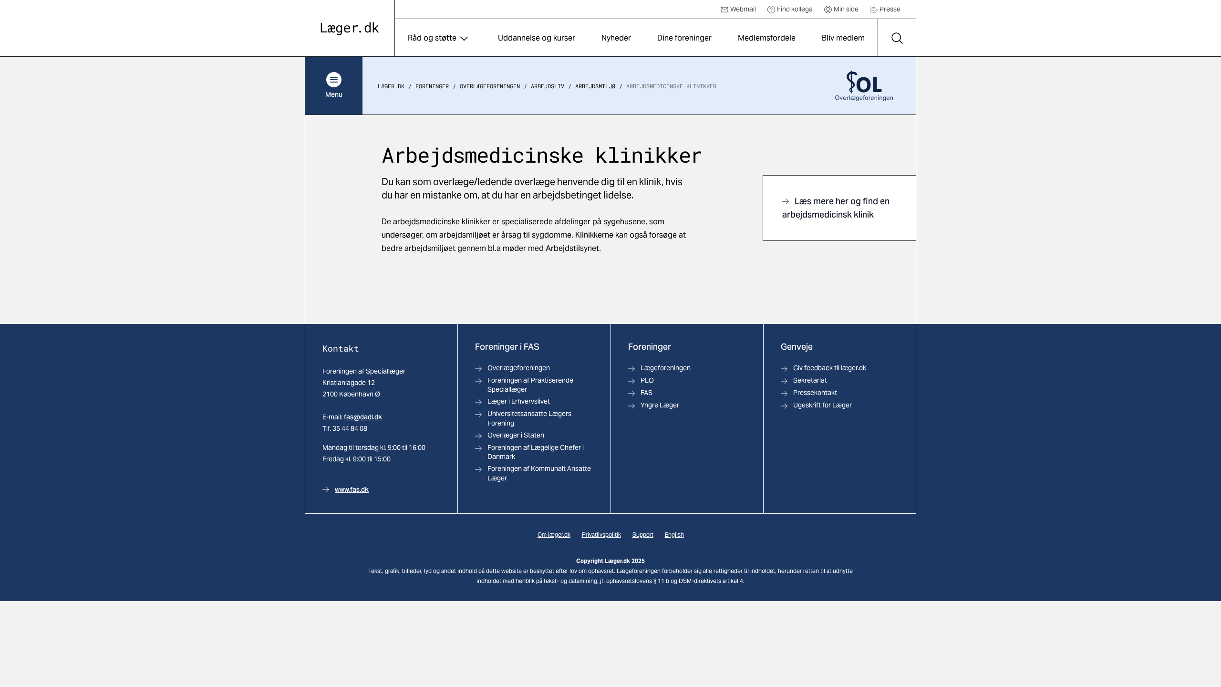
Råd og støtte (432, 38)
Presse (890, 9)
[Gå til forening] (864, 86)
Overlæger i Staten (515, 435)
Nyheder (616, 38)
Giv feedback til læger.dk (829, 368)
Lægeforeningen (666, 368)
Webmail (743, 9)
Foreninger (432, 86)
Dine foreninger (684, 38)
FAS (646, 392)
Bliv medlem (843, 38)
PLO (647, 380)
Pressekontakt (815, 392)
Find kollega (795, 9)
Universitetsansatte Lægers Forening (529, 418)
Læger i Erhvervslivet (518, 401)
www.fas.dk (352, 489)
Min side (846, 9)
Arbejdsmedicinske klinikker (671, 86)
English (674, 534)
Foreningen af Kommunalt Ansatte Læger (539, 473)
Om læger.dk (554, 534)
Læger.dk (391, 86)
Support (642, 534)
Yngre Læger (660, 405)
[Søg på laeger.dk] (897, 38)
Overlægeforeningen (490, 86)
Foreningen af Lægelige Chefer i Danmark (535, 452)
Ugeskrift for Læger (822, 405)
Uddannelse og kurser (536, 38)
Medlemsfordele (767, 38)
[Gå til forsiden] (350, 28)
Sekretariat (810, 380)
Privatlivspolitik (601, 534)
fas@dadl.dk (363, 417)
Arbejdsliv (547, 86)
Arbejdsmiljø (595, 86)
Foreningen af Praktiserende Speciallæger (530, 385)
